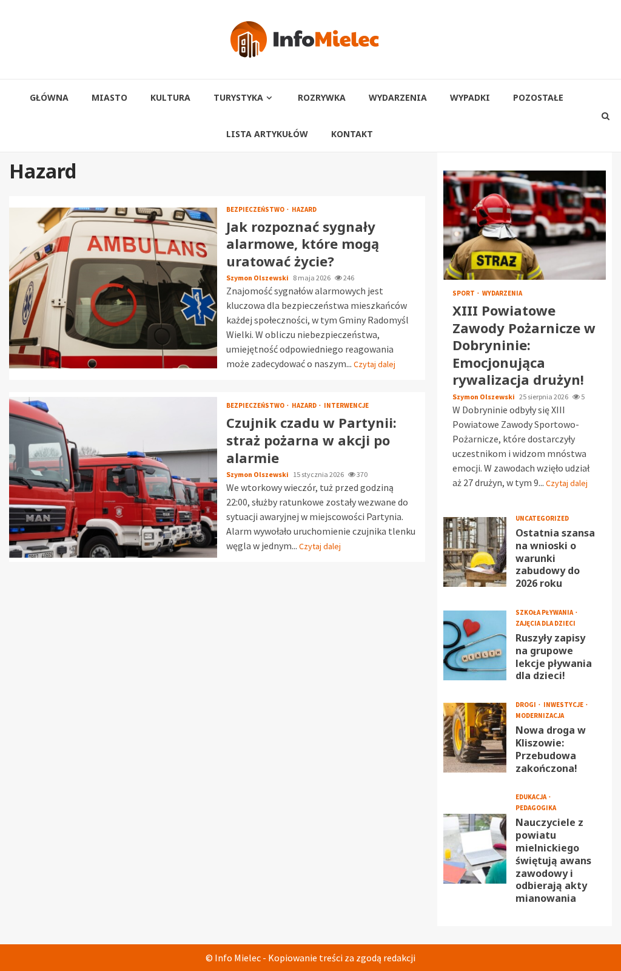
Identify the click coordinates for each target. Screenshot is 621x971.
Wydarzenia (398, 97)
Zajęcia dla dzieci (545, 623)
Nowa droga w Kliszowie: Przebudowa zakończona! (475, 738)
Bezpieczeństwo (256, 209)
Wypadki (470, 97)
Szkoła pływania (544, 612)
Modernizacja (539, 715)
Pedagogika (535, 808)
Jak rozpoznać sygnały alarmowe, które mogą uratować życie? (113, 288)
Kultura (170, 97)
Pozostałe (538, 97)
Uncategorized (542, 518)
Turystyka (238, 97)
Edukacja (531, 797)
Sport (464, 293)
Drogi (526, 705)
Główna (49, 97)
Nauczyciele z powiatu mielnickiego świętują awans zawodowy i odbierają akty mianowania (475, 849)
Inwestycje (564, 705)
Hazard (304, 209)
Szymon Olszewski (258, 277)
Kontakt (352, 134)
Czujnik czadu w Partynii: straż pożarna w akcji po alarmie (113, 477)
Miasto (109, 97)
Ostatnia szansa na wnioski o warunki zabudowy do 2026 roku (475, 552)
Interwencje (346, 405)
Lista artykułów (267, 134)
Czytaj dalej (374, 364)
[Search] (605, 115)
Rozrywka (322, 97)
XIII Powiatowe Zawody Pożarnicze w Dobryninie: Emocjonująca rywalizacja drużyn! (524, 225)
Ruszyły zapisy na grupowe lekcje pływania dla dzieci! (475, 645)
